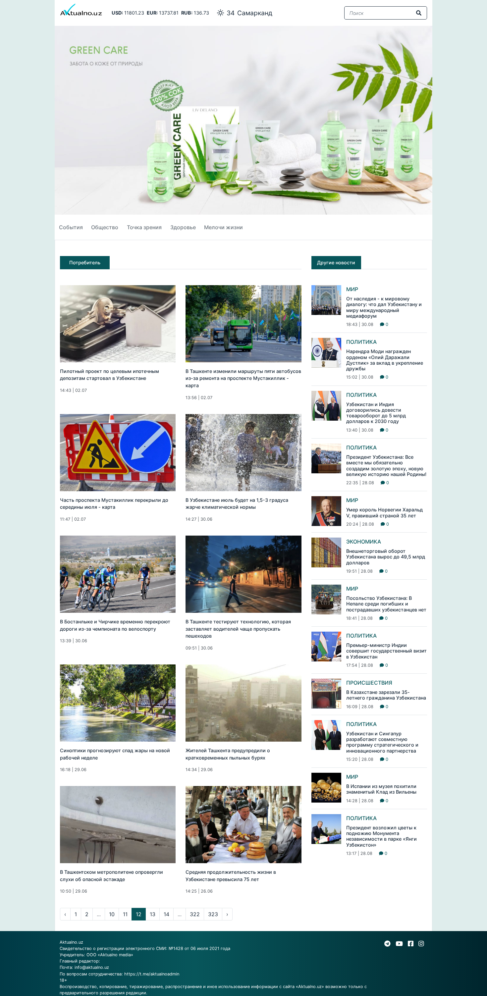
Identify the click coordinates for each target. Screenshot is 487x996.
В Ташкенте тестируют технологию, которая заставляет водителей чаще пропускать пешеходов (238, 629)
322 (195, 914)
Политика (361, 342)
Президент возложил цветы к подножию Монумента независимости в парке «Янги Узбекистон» (381, 836)
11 (125, 914)
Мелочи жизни (223, 227)
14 (166, 914)
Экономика (363, 541)
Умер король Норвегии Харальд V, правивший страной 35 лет (384, 512)
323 (213, 914)
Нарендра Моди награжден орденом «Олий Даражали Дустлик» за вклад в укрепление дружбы (384, 359)
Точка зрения (144, 227)
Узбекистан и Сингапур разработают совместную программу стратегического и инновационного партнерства (382, 742)
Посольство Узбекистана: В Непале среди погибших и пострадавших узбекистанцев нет (386, 603)
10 (112, 914)
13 (152, 914)
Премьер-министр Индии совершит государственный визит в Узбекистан (386, 650)
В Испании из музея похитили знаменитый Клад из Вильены (381, 789)
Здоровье (183, 227)
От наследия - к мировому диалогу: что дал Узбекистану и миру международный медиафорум (384, 307)
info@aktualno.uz (92, 967)
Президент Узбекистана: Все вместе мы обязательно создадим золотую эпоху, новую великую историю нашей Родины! (386, 465)
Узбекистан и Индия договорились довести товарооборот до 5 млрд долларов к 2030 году (376, 412)
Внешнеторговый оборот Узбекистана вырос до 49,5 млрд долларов (385, 556)
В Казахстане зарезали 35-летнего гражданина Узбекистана (386, 695)
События (71, 227)
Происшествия (369, 682)
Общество (104, 227)
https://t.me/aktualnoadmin (151, 973)
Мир (352, 289)
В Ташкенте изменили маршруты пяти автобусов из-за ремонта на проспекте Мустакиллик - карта (243, 378)
